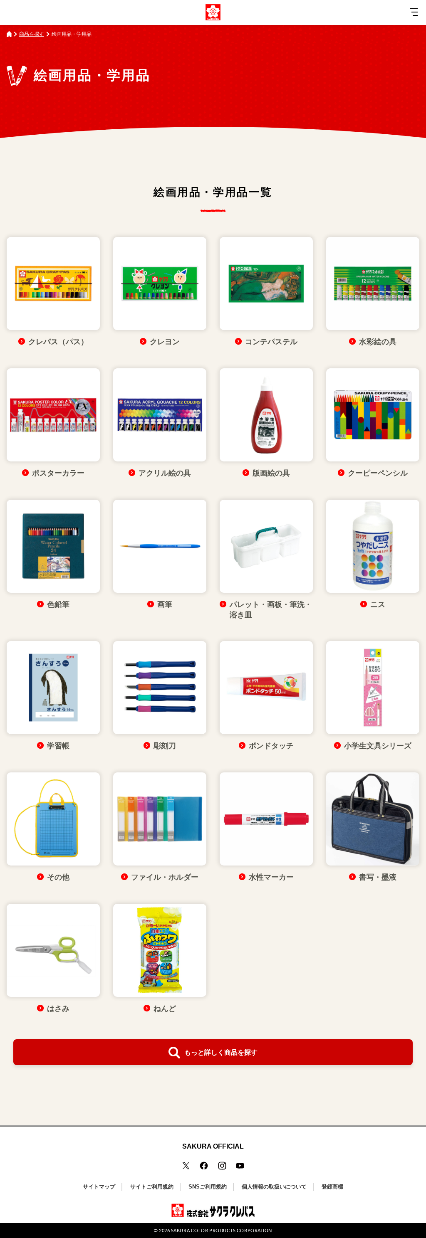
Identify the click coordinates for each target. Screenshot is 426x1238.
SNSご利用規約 (207, 1187)
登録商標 (332, 1187)
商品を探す (31, 34)
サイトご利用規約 (151, 1187)
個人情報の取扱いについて (274, 1187)
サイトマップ (99, 1187)
